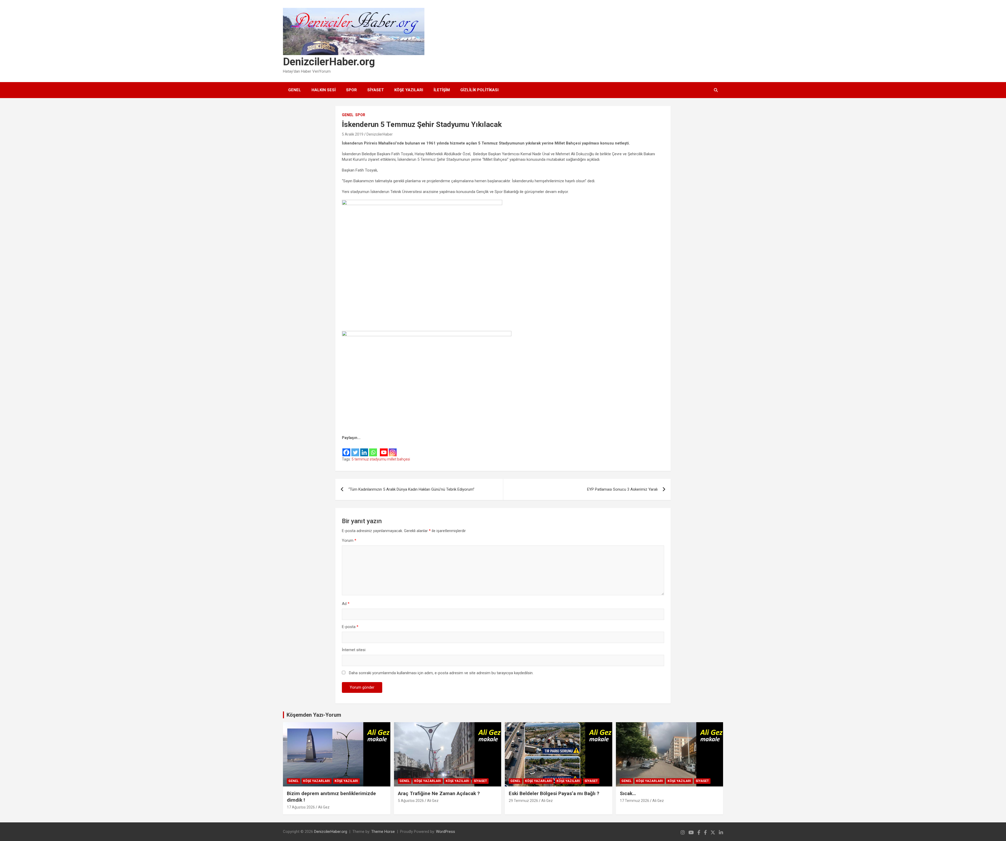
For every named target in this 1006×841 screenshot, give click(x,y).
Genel (294, 90)
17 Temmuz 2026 (634, 801)
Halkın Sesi (323, 90)
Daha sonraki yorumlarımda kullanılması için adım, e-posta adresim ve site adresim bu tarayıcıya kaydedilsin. (441, 673)
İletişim (442, 90)
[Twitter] (355, 448)
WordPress (445, 831)
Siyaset (375, 90)
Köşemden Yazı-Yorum (314, 715)
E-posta (350, 626)
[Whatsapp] (373, 448)
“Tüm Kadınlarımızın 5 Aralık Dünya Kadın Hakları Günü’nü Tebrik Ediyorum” (411, 489)
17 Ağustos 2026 (301, 807)
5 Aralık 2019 (352, 134)
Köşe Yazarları (316, 781)
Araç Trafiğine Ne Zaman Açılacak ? (439, 793)
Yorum (349, 540)
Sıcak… (628, 793)
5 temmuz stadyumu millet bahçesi (381, 459)
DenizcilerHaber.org (329, 62)
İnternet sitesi (353, 649)
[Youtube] (384, 448)
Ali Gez (324, 807)
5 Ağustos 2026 (411, 801)
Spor (351, 90)
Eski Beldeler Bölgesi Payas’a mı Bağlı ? (554, 793)
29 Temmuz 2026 (523, 801)
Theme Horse (383, 831)
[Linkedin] (364, 448)
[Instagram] (393, 448)
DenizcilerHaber (380, 134)
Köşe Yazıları (408, 90)
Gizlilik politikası (479, 90)
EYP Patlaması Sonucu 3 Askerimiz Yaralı (622, 489)
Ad (345, 603)
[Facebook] (346, 448)
